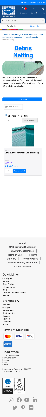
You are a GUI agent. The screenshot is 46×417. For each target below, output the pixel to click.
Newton (6, 319)
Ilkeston (6, 316)
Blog (4, 290)
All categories (8, 287)
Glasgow (6, 307)
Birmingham (7, 310)
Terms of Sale (15, 255)
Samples (6, 281)
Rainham (6, 304)
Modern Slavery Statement (22, 262)
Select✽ (34, 26)
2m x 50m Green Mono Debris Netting (22, 153)
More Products (32, 37)
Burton (5, 324)
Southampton (8, 313)
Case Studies (8, 284)
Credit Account (22, 266)
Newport (6, 321)
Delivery (11, 258)
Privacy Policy (30, 258)
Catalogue (7, 278)
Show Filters (22, 99)
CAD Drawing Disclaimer (22, 247)
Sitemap (6, 295)
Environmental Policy (22, 251)
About (22, 243)
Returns (33, 255)
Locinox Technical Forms (14, 292)
